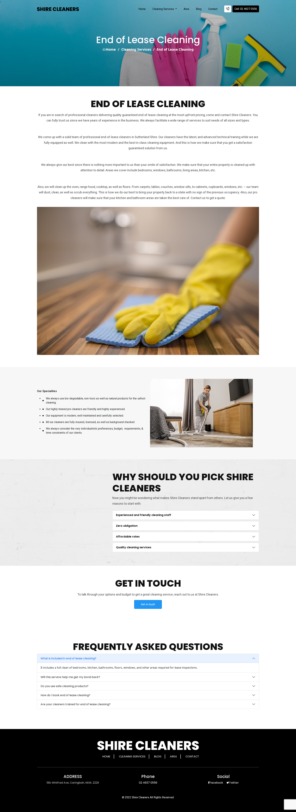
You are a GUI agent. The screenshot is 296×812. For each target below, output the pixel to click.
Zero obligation (127, 526)
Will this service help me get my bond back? (70, 677)
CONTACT (192, 756)
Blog (198, 9)
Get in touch (148, 604)
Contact (212, 9)
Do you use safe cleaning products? (64, 686)
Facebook (216, 783)
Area (186, 9)
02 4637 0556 (148, 783)
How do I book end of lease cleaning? (65, 695)
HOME (106, 756)
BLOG (157, 756)
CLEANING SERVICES (132, 756)
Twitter (234, 783)
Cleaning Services (163, 9)
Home (142, 9)
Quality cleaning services (133, 547)
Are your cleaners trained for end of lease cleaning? (75, 704)
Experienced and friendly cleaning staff (143, 515)
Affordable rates (128, 537)
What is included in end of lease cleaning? (68, 658)
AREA (173, 756)
